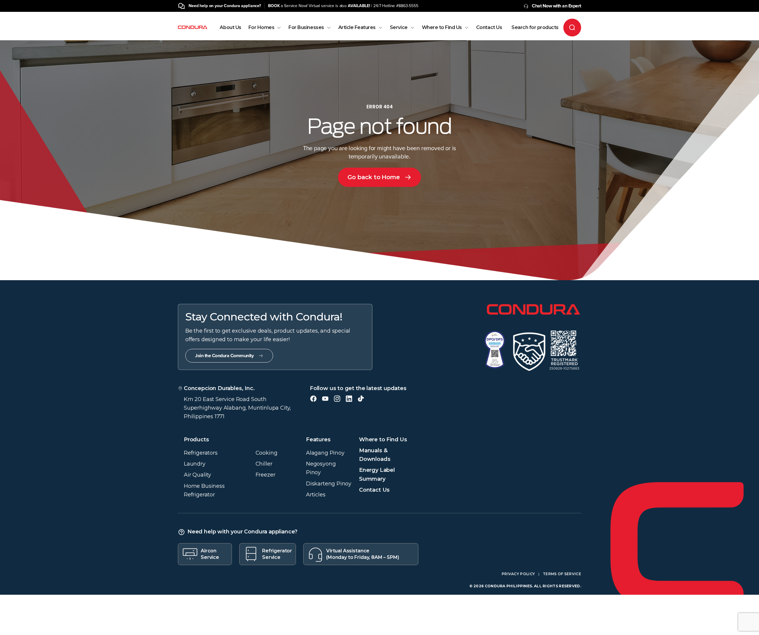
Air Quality (197, 475)
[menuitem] (230, 32)
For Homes (261, 27)
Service (399, 27)
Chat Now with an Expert (556, 6)
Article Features (357, 27)
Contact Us (489, 27)
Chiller (264, 464)
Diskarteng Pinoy (328, 483)
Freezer (265, 475)
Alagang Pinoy (325, 453)
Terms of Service (562, 574)
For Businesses (306, 27)
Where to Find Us (442, 27)
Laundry (194, 464)
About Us (230, 27)
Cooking (267, 453)
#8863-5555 (407, 6)
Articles (316, 494)
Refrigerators (201, 453)
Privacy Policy (518, 574)
